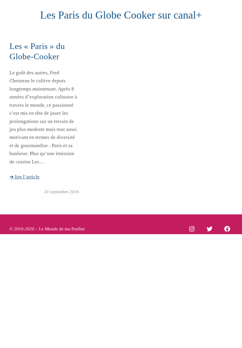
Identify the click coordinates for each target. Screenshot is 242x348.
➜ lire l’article (24, 177)
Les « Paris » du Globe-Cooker (37, 51)
